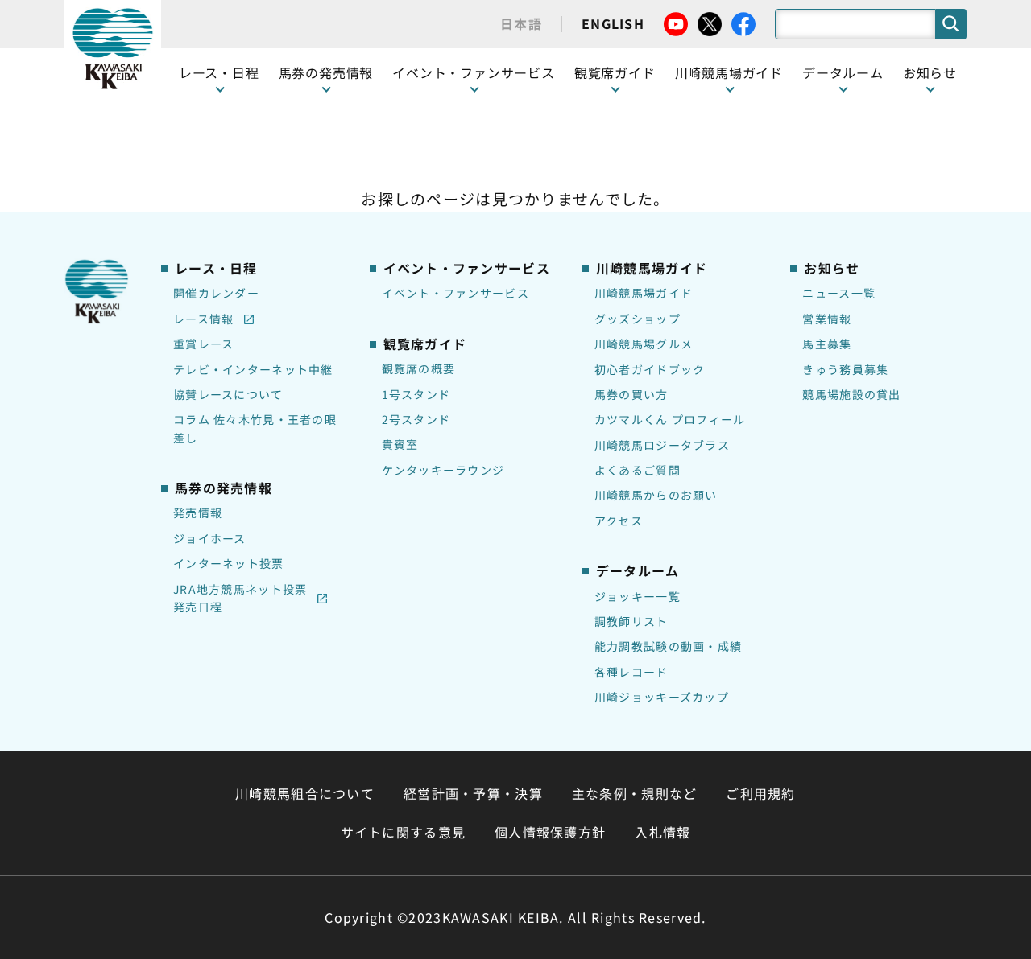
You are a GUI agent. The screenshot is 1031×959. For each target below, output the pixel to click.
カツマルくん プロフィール (670, 419)
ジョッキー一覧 (637, 596)
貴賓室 (400, 444)
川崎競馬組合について (305, 793)
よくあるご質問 (637, 470)
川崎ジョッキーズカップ (661, 697)
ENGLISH (613, 23)
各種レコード (631, 672)
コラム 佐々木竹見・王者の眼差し (255, 428)
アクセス (618, 520)
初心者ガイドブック (650, 369)
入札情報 (662, 832)
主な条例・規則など (635, 793)
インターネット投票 (228, 563)
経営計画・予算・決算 (473, 793)
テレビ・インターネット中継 (253, 369)
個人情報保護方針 (550, 832)
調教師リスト (631, 621)
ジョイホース (209, 538)
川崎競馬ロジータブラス (662, 445)
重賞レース (203, 343)
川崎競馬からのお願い (656, 495)
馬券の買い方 (631, 394)
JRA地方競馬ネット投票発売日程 (240, 598)
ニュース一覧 (839, 293)
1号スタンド (416, 394)
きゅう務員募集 (845, 369)
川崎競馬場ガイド (643, 293)
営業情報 (826, 319)
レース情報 (203, 319)
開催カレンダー (216, 293)
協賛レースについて (228, 394)
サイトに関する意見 (403, 832)
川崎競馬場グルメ (643, 343)
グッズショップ (637, 319)
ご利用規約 (760, 793)
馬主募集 (826, 343)
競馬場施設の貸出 (851, 394)
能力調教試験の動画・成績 (668, 646)
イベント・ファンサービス (473, 72)
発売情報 (197, 512)
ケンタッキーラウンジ (443, 470)
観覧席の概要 (419, 368)
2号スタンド (416, 419)
